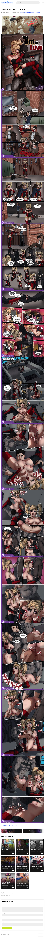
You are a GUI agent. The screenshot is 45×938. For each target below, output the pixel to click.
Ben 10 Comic (8, 847)
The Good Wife (22, 847)
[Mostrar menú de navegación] (43, 3)
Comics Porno (31, 12)
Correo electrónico (5, 917)
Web (3, 922)
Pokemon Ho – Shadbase (37, 864)
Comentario (4, 906)
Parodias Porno (37, 12)
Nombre (4, 913)
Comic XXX (26, 12)
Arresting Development (22, 864)
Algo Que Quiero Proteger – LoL (8, 881)
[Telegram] (22, 25)
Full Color (8, 825)
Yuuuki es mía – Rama (22, 881)
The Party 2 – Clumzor (37, 847)
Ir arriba (41, 935)
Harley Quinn (14, 825)
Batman (4, 825)
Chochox (21, 12)
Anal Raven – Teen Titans (8, 864)
